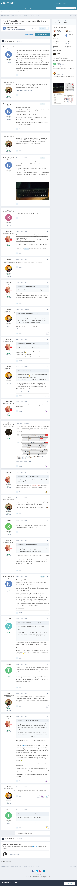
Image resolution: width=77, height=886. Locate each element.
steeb (9, 521)
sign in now (35, 846)
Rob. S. (8, 423)
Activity (24, 8)
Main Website (5, 8)
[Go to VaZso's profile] (8, 626)
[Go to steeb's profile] (8, 526)
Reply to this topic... (15, 854)
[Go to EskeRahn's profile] (8, 239)
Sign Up (72, 3)
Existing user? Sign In (61, 3)
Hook (9, 81)
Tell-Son (8, 664)
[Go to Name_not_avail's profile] (4, 28)
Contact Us (38, 874)
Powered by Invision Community (38, 877)
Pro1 (12, 8)
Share (34, 28)
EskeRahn (8, 231)
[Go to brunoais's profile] (8, 217)
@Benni (26, 248)
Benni (9, 259)
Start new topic (29, 34)
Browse (18, 8)
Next (10, 41)
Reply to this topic (42, 34)
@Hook (24, 745)
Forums (3, 12)
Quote (20, 75)
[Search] (74, 8)
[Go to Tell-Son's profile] (8, 670)
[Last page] (14, 41)
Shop (30, 8)
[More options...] (47, 47)
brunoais (9, 210)
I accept (70, 883)
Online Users (11, 12)
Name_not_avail (12, 27)
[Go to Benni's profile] (8, 268)
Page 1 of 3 (19, 41)
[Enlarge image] (32, 446)
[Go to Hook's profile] (8, 90)
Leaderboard (19, 12)
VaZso (9, 618)
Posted (21, 47)
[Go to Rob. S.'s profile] (8, 432)
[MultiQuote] (17, 75)
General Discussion (20, 29)
